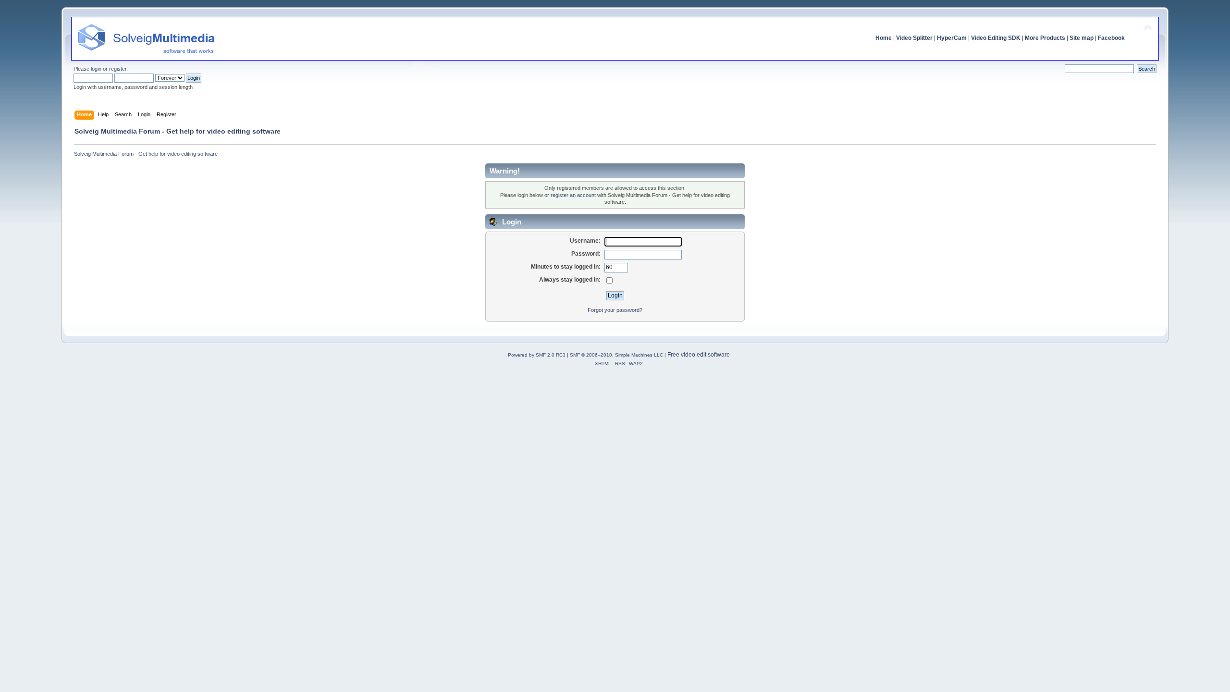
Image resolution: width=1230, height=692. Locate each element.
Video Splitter (914, 38)
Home (883, 38)
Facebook (1111, 38)
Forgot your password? (615, 310)
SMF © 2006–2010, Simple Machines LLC (616, 355)
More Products (1045, 38)
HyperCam (952, 38)
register (117, 69)
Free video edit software (698, 354)
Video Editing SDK (996, 38)
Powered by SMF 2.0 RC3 (537, 355)
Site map (1082, 38)
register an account (573, 195)
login (96, 69)
